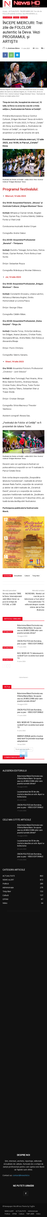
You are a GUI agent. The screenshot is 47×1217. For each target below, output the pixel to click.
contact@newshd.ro (21, 1175)
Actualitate (18, 576)
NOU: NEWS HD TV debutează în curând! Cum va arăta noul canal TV (30, 655)
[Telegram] (17, 55)
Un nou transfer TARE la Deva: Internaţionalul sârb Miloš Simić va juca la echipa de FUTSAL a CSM (12, 599)
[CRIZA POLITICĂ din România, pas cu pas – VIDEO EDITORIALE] (9, 644)
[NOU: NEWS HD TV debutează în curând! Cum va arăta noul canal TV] (9, 656)
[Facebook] (5, 55)
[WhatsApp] (11, 55)
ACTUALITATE (14, 11)
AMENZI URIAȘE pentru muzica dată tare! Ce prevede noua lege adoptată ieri (30, 738)
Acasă (5, 11)
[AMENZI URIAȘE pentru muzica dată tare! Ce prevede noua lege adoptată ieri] (9, 739)
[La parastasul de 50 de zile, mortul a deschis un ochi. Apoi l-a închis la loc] (9, 795)
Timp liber (24, 17)
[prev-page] (4, 666)
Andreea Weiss (14, 48)
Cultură (16, 17)
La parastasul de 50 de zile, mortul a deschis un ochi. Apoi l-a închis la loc (30, 794)
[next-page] (8, 666)
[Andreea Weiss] (4, 48)
